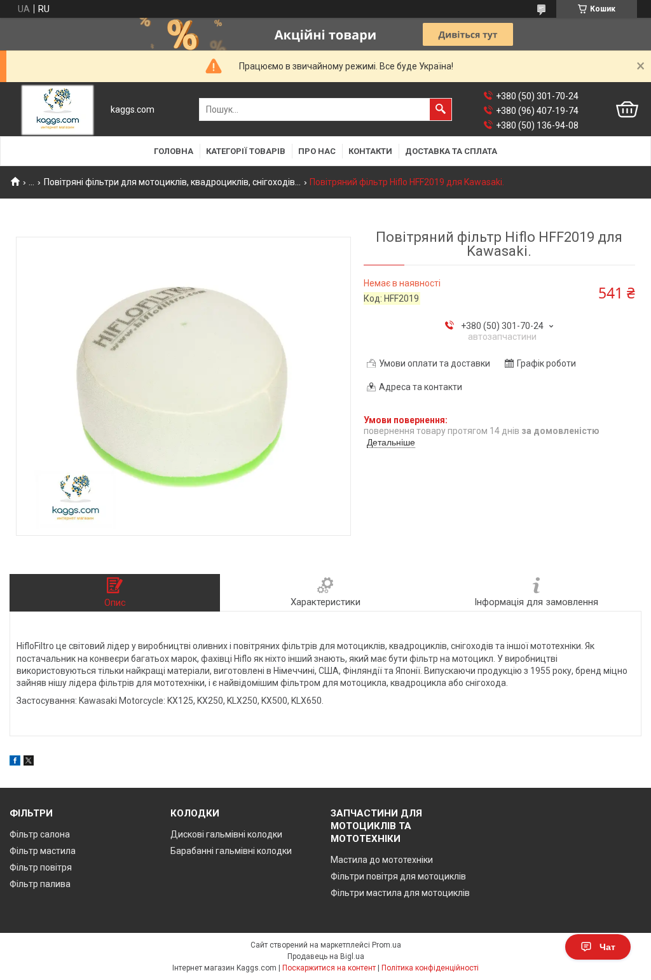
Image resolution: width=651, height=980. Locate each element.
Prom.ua (386, 945)
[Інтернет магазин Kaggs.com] (57, 110)
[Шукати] (440, 109)
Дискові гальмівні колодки (226, 834)
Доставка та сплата (451, 151)
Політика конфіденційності (430, 967)
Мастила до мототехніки (382, 860)
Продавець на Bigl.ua (325, 956)
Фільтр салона (40, 834)
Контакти (370, 151)
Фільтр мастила (43, 851)
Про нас (317, 151)
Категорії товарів (245, 151)
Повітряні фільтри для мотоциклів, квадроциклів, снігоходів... (172, 182)
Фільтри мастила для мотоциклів (400, 893)
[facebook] (15, 762)
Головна (173, 151)
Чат (607, 947)
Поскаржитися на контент (329, 967)
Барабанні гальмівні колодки (231, 851)
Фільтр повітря (41, 867)
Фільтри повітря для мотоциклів (398, 876)
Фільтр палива (40, 884)
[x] (29, 762)
